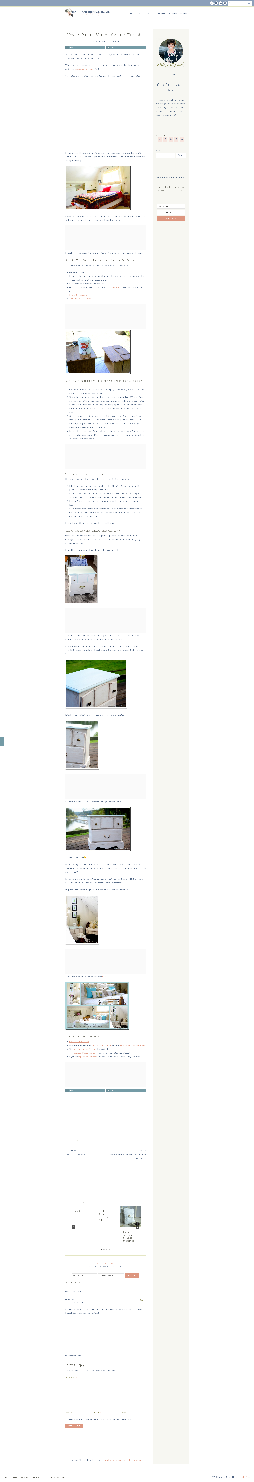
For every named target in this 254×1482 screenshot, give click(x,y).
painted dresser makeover (86, 1053)
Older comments (73, 1291)
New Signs (79, 1211)
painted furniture (83, 1141)
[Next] (137, 1227)
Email (97, 1412)
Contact (183, 14)
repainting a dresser (87, 1056)
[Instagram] (216, 3)
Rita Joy (97, 41)
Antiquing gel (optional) (80, 298)
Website (126, 1412)
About (139, 14)
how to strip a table (102, 1045)
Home (132, 14)
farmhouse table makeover (132, 1045)
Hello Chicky (246, 1477)
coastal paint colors (84, 69)
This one (116, 287)
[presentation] (130, 1216)
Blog (15, 1477)
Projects (107, 30)
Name (69, 1412)
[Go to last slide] (73, 1227)
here (104, 976)
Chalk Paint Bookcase (79, 1041)
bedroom (70, 1141)
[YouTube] (220, 3)
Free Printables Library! (167, 14)
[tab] (101, 1249)
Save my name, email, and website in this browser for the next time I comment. (101, 1419)
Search (159, 150)
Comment (71, 1378)
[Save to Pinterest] (2, 743)
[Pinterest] (225, 3)
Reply (142, 1300)
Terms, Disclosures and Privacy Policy (48, 1477)
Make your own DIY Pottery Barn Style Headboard (128, 1154)
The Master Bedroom (75, 1152)
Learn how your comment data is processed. (123, 1460)
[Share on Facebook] (2, 739)
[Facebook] (212, 3)
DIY (102, 30)
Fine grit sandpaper (78, 295)
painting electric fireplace (85, 1049)
